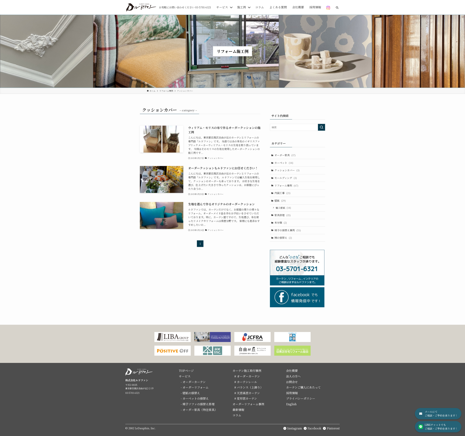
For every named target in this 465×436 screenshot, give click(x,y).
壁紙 (280, 200)
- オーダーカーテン (193, 382)
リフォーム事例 (286, 185)
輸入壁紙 (283, 207)
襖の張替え (283, 237)
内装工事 (282, 193)
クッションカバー (287, 170)
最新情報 (238, 410)
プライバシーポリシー (300, 398)
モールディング (285, 178)
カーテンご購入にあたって (303, 387)
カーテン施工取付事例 (246, 371)
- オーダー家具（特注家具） (199, 410)
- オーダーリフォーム (195, 387)
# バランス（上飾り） (248, 387)
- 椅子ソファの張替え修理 (198, 404)
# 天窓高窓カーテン (247, 393)
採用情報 (292, 393)
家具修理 (282, 215)
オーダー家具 (285, 155)
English (291, 404)
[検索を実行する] (321, 127)
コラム (236, 415)
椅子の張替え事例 (287, 230)
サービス (185, 376)
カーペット (283, 163)
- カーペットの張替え (195, 398)
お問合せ (292, 382)
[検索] (337, 6)
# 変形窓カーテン (245, 398)
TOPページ (186, 371)
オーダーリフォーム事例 (248, 404)
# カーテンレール (245, 382)
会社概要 (292, 371)
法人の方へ (293, 376)
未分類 (280, 222)
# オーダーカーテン (247, 376)
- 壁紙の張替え (190, 393)
